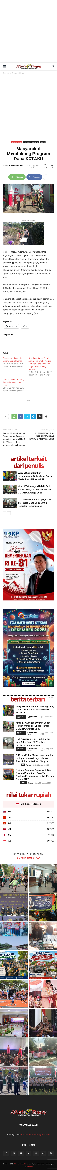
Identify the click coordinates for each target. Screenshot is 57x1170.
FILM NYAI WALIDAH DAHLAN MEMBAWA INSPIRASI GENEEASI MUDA (41, 436)
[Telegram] (33, 416)
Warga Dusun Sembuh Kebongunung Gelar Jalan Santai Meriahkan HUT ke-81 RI (35, 476)
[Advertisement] (28, 32)
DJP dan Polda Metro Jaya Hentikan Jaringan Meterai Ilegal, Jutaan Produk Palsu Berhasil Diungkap (35, 758)
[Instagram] (13, 1153)
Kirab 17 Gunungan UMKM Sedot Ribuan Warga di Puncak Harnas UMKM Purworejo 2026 (35, 489)
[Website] (36, 1153)
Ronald (28, 765)
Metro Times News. (21, 1164)
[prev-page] (4, 513)
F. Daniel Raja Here (16, 165)
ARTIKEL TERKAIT (28, 458)
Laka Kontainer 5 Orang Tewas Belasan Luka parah (13, 382)
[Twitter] (27, 416)
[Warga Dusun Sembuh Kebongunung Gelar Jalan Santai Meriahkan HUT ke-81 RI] (10, 476)
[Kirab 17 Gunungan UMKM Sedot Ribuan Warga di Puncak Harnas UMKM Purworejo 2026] (10, 489)
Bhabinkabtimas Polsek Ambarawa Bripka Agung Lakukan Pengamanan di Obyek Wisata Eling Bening (39, 363)
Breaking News (18, 73)
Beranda (6, 73)
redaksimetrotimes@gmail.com (35, 1134)
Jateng (43, 142)
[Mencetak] (39, 416)
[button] (4, 66)
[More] (46, 177)
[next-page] (9, 513)
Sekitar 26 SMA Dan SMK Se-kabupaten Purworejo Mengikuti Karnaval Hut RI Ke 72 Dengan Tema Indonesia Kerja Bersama (14, 439)
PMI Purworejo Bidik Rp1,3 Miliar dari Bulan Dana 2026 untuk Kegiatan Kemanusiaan (35, 502)
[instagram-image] (14, 878)
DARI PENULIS (28, 465)
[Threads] (51, 1153)
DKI (23, 765)
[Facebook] (20, 416)
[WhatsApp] (14, 416)
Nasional (35, 142)
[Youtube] (43, 1153)
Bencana (23, 783)
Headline (27, 142)
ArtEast (30, 1166)
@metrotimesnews (29, 858)
